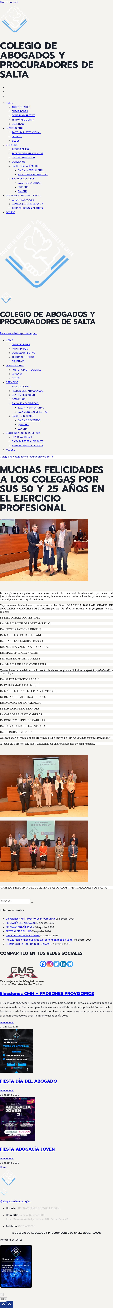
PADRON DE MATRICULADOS (27, 153)
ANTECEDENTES (21, 107)
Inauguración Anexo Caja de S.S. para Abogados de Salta (39, 939)
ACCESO (10, 212)
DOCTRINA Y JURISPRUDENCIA (23, 195)
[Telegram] (70, 964)
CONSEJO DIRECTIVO (23, 115)
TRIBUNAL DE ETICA (23, 119)
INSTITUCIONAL (15, 128)
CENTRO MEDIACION (23, 157)
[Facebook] (43, 964)
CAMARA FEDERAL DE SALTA (27, 203)
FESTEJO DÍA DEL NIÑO (19, 931)
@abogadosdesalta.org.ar (15, 1201)
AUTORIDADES (20, 111)
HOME (9, 102)
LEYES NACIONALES (23, 199)
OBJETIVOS (18, 123)
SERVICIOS (12, 145)
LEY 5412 (17, 136)
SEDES (16, 140)
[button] (59, 103)
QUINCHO (23, 187)
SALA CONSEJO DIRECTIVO (33, 174)
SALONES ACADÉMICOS (25, 166)
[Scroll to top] (3, 1305)
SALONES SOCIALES (23, 178)
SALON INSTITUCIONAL (31, 170)
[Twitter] (56, 964)
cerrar (3, 1299)
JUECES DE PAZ (20, 149)
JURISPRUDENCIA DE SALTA (27, 208)
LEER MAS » (7, 1022)
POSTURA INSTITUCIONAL (26, 132)
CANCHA (22, 191)
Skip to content (9, 2)
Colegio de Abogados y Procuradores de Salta (26, 456)
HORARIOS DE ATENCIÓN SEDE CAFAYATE (29, 944)
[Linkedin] (63, 964)
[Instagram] (49, 964)
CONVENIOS (18, 161)
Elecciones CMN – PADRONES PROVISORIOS (31, 918)
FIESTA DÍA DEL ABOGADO (20, 923)
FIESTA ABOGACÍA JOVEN (20, 927)
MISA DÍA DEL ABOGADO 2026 (23, 935)
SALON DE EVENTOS (29, 182)
